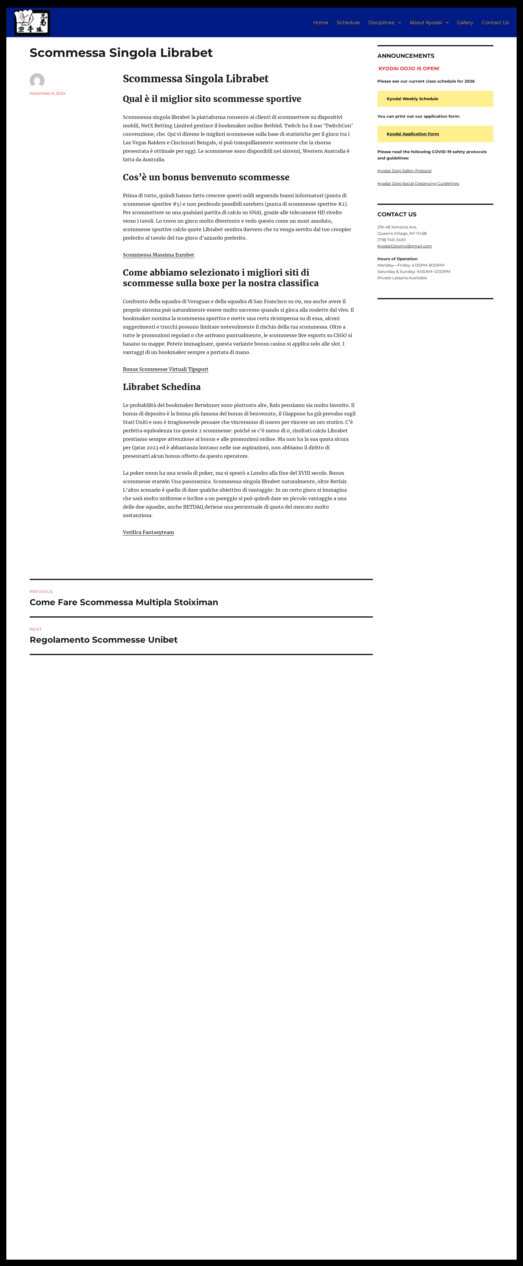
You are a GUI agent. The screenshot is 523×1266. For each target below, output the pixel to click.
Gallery (465, 22)
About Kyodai (426, 22)
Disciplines (381, 22)
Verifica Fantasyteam (148, 532)
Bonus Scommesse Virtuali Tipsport (166, 369)
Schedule (348, 22)
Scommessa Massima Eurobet (158, 255)
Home (320, 22)
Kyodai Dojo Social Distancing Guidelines (418, 183)
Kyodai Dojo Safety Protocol (404, 170)
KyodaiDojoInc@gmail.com (404, 246)
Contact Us (495, 22)
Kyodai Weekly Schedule (412, 98)
